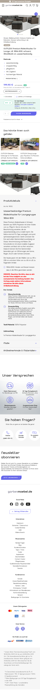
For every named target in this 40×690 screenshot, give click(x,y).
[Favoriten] (34, 5)
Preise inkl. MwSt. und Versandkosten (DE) (17, 87)
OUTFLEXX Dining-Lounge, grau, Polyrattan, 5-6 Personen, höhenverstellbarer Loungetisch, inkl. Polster (29, 156)
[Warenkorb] (37, 5)
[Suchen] (27, 5)
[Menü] (3, 5)
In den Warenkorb (23, 113)
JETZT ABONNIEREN (10, 477)
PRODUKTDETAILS (11, 78)
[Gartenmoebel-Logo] (20, 491)
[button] (37, 144)
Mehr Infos (32, 108)
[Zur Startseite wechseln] (14, 5)
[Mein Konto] (30, 5)
